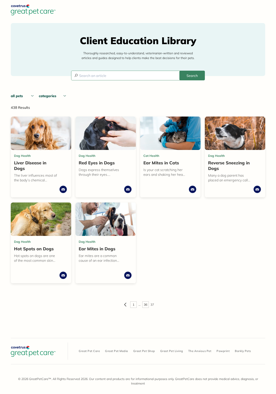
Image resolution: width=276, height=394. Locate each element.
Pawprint (223, 351)
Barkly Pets (243, 351)
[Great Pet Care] (33, 351)
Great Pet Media (116, 351)
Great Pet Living (171, 351)
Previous (125, 304)
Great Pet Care (89, 351)
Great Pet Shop (144, 351)
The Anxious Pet (200, 351)
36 (145, 305)
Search (192, 75)
